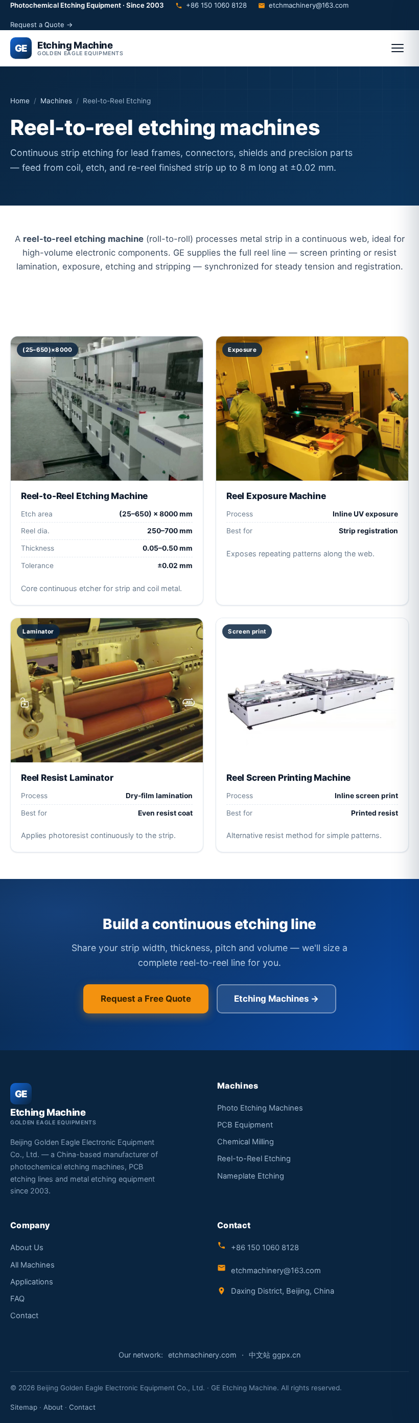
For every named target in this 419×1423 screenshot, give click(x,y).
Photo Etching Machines (260, 1108)
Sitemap (23, 1407)
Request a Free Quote (146, 998)
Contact (24, 1315)
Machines (56, 101)
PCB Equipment (245, 1125)
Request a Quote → (41, 24)
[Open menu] (397, 48)
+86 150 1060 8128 (216, 5)
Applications (31, 1281)
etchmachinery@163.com (308, 5)
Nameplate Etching (250, 1176)
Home (20, 101)
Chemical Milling (245, 1141)
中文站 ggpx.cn (274, 1354)
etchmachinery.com (202, 1354)
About (53, 1407)
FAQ (17, 1298)
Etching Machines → (276, 998)
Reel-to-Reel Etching (254, 1158)
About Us (26, 1247)
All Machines (32, 1265)
